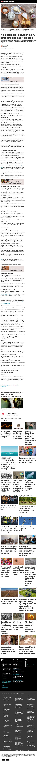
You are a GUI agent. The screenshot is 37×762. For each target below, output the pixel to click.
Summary (22, 380)
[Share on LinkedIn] (5, 420)
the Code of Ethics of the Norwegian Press (6, 684)
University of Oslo (29, 738)
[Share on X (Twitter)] (3, 420)
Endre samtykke (5, 687)
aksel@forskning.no (17, 665)
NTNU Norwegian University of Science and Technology (19, 733)
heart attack (18, 418)
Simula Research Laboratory (19, 750)
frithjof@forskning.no (17, 674)
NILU (4, 731)
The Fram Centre (29, 700)
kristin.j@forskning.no (17, 680)
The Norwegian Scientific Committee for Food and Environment (31, 717)
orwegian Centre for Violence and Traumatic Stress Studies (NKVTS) (7, 748)
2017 (1, 259)
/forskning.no (30, 666)
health (2, 418)
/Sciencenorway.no (30, 661)
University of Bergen (30, 735)
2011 (20, 257)
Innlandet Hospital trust (7, 709)
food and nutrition (9, 418)
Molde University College (7, 722)
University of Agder (30, 733)
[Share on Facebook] (1, 420)
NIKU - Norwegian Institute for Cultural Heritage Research (8, 728)
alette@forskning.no (17, 669)
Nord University (6, 735)
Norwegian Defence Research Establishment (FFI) (19, 699)
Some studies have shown (6, 294)
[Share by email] (6, 420)
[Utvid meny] (36, 1)
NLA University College (7, 732)
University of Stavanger (30, 742)
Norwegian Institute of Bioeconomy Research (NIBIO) (18, 707)
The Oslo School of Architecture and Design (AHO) (30, 720)
